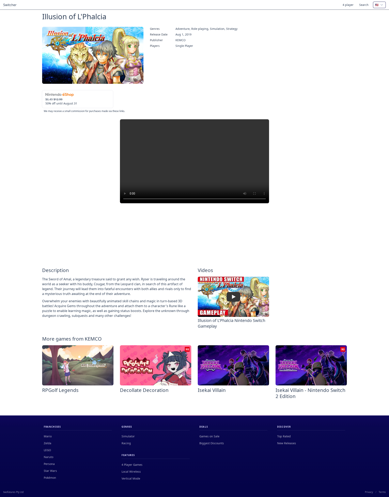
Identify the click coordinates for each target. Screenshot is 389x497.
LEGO (47, 450)
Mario (48, 436)
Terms (382, 492)
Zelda (47, 443)
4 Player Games (132, 465)
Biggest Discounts (211, 443)
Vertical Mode (131, 478)
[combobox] (379, 5)
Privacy (369, 492)
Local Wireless (131, 471)
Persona (49, 464)
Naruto (48, 457)
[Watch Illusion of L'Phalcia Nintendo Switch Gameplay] (233, 297)
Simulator (128, 436)
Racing (126, 443)
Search (364, 5)
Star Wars (50, 471)
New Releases (286, 443)
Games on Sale (209, 436)
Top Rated (284, 436)
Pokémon (50, 478)
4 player (348, 5)
